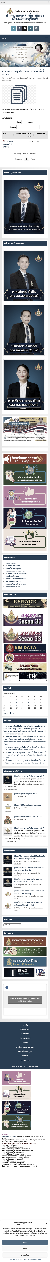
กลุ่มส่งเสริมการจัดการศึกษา (16, 578)
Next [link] (33, 159)
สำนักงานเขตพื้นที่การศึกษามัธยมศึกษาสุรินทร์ (25, 17)
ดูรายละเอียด (25, 1255)
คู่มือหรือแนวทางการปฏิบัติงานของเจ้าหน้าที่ (29, 776)
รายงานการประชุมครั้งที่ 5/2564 (8, 144)
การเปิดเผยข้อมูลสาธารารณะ (25, 1047)
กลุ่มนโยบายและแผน (13, 565)
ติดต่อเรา (25, 1056)
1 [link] (26, 159)
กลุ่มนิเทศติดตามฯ (12, 576)
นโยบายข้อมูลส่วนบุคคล (25, 1051)
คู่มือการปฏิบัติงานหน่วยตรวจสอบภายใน (28, 816)
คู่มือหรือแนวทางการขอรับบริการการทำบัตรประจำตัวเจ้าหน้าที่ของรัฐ (29, 869)
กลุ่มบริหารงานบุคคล (13, 568)
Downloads (41, 133)
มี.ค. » (12, 713)
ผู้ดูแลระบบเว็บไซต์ (25, 78)
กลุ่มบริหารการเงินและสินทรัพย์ (16, 573)
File (4, 133)
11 (29, 702)
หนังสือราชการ (25, 1034)
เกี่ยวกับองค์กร (25, 1029)
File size (29, 135)
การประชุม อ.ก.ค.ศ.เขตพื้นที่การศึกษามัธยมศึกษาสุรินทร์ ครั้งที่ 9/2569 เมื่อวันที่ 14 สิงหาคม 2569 (24, 748)
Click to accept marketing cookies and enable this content (25, 999)
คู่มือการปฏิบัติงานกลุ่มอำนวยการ (25, 793)
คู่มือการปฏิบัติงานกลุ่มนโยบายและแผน (27, 805)
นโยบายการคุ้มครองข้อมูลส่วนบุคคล (30, 1259)
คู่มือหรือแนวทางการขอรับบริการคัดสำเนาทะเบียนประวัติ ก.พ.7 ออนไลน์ (28, 880)
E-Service (25, 1043)
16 (16, 705)
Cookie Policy (13, 1259)
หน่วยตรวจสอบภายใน (13, 581)
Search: (13, 127)
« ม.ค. (5, 713)
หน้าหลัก (25, 1025)
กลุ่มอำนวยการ (11, 563)
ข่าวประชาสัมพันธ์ (25, 1038)
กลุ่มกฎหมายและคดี (13, 586)
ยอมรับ (25, 1242)
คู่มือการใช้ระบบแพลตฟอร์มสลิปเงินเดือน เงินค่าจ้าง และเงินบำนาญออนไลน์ (29, 857)
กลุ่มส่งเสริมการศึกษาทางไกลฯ (16, 584)
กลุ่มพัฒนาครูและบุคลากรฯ (15, 571)
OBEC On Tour (25, 1060)
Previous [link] (18, 159)
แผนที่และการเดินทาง (9, 1136)
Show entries (25, 122)
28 (4, 710)
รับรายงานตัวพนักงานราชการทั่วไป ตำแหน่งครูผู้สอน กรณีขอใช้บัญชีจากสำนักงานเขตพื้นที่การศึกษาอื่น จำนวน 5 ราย (24, 761)
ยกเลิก (25, 1248)
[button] (46, 1224)
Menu (3, 2)
